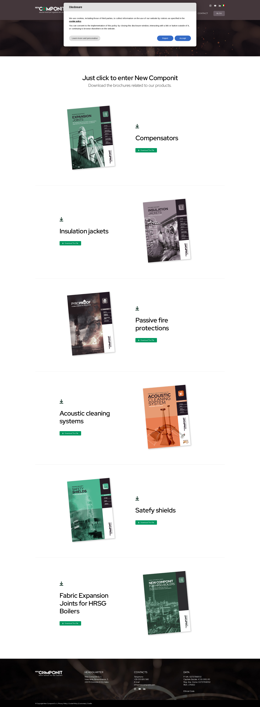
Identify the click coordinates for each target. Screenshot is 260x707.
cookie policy (75, 21)
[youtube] (215, 6)
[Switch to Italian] (223, 5)
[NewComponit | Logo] (50, 7)
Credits (89, 703)
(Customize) (82, 703)
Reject (165, 38)
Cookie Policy (73, 703)
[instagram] (210, 6)
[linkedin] (220, 6)
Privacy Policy (63, 703)
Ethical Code (189, 691)
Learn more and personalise (85, 38)
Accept (183, 38)
